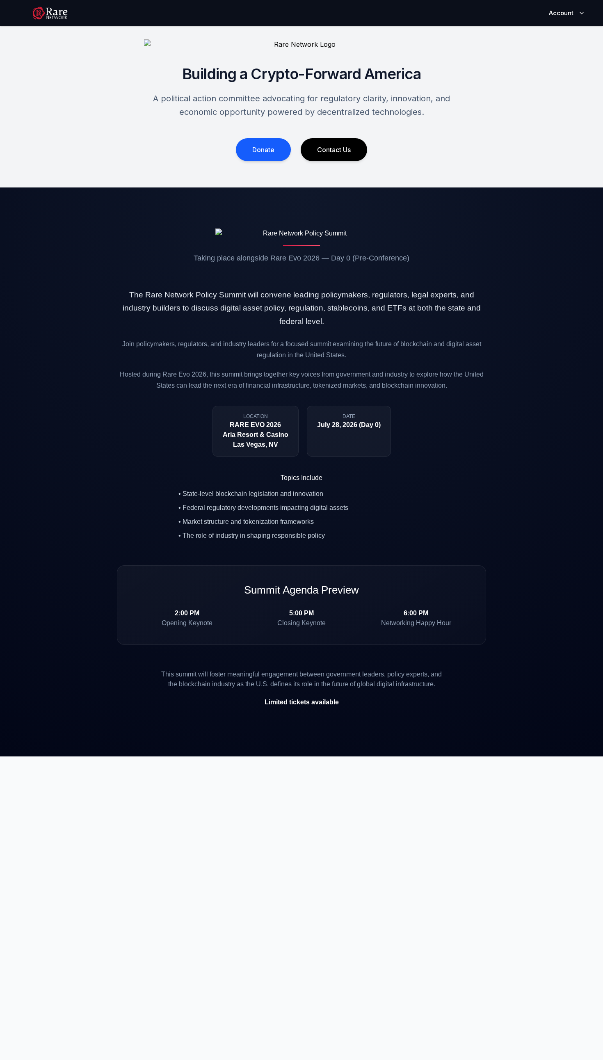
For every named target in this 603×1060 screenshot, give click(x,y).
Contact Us (334, 150)
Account (561, 13)
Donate (263, 150)
